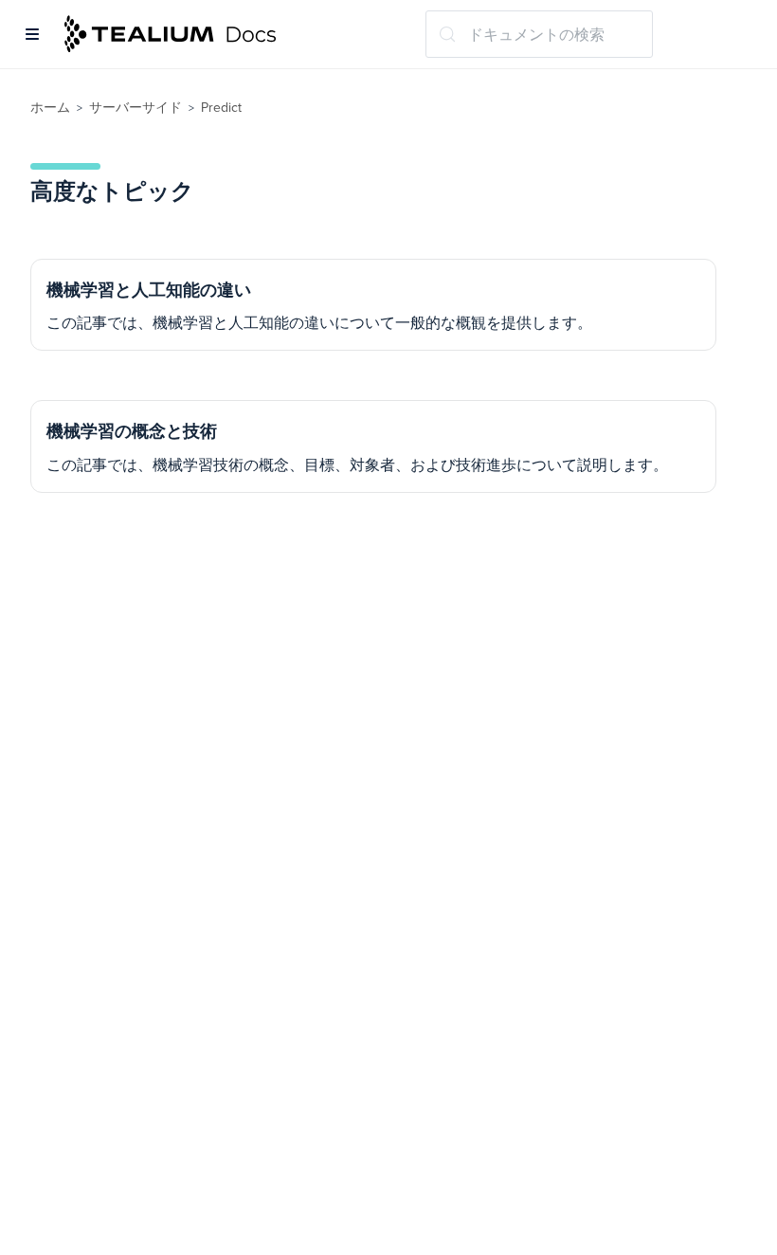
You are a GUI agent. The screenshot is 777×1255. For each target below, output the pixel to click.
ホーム (50, 108)
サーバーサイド (135, 108)
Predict (221, 108)
